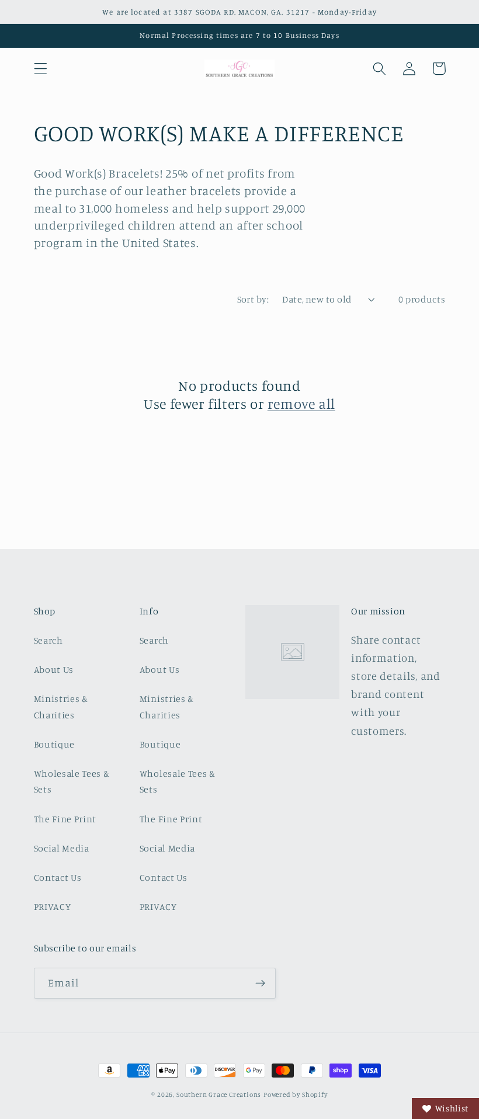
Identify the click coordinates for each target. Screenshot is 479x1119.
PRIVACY (52, 906)
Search (48, 640)
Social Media (61, 848)
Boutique (54, 744)
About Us (54, 669)
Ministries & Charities (61, 706)
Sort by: (253, 299)
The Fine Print (65, 819)
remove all (301, 403)
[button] (40, 69)
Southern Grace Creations (218, 1094)
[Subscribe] (260, 983)
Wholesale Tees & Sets (72, 781)
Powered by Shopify (295, 1094)
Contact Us (58, 877)
